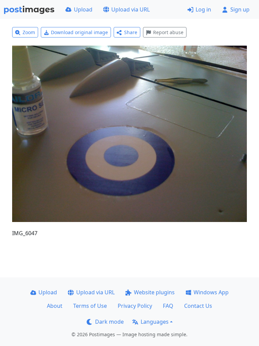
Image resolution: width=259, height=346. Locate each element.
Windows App (211, 292)
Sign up (240, 9)
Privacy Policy (135, 306)
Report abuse (168, 32)
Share (130, 32)
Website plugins (154, 292)
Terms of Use (90, 306)
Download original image (79, 32)
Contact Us (198, 306)
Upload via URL (130, 9)
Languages (155, 321)
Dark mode (109, 321)
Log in (203, 9)
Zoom (29, 32)
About (54, 306)
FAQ (168, 306)
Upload (83, 9)
